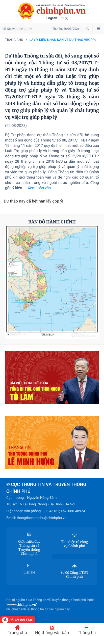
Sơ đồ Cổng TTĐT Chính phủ (74, 575)
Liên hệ (29, 572)
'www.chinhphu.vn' (21, 604)
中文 (64, 18)
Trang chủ (14, 40)
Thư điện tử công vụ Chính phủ (74, 544)
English (51, 18)
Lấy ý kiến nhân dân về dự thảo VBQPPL (63, 40)
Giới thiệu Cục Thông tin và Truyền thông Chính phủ (29, 548)
